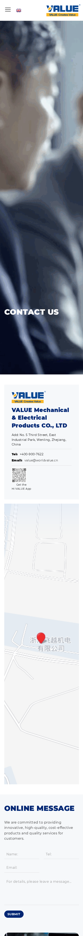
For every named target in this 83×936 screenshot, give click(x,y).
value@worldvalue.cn (41, 460)
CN (43, 10)
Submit (13, 914)
